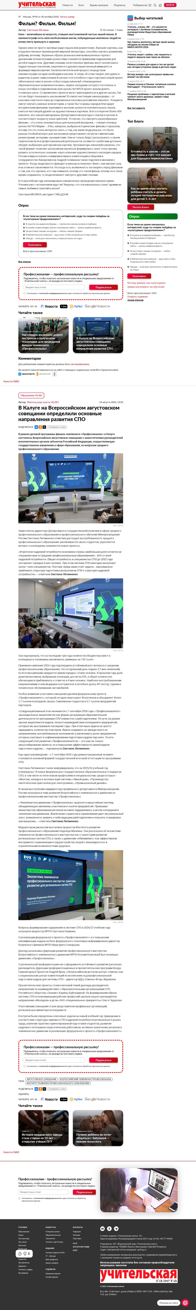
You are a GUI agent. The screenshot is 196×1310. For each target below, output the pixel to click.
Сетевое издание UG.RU (55, 1253)
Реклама (76, 1235)
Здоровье (22, 1266)
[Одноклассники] (40, 427)
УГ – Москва (51, 1256)
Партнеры (77, 1239)
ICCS (75, 1243)
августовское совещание (41, 1079)
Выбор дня (22, 1249)
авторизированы (80, 364)
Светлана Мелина (37, 29)
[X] (44, 427)
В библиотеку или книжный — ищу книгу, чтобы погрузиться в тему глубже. (61, 235)
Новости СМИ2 (11, 381)
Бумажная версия (53, 1274)
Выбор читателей (148, 18)
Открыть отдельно (137, 296)
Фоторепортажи (81, 1247)
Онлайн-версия (52, 1277)
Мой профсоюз (52, 1260)
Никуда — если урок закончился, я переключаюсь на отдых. (54, 238)
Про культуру (23, 1239)
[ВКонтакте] (36, 427)
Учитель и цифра (25, 1270)
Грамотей (22, 1259)
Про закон (22, 1242)
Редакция (77, 1232)
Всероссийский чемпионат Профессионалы (85, 1079)
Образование (23, 1232)
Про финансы (24, 1263)
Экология (22, 1245)
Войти (170, 5)
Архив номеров (99, 5)
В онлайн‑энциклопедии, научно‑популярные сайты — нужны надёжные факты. (64, 227)
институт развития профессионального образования (58, 1083)
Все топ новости (136, 108)
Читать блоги (141, 207)
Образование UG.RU (30, 331)
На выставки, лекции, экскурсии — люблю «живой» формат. (54, 231)
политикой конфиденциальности (53, 293)
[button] (26, 374)
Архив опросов (135, 300)
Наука (20, 1235)
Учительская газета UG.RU (43, 402)
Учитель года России (54, 1242)
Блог (81, 5)
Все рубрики (23, 1273)
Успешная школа (53, 1232)
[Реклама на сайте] (185, 1302)
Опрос (134, 216)
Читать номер (67, 16)
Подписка (119, 5)
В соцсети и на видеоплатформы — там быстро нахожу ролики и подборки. (61, 224)
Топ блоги (135, 121)
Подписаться (103, 287)
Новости (68, 5)
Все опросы (24, 261)
